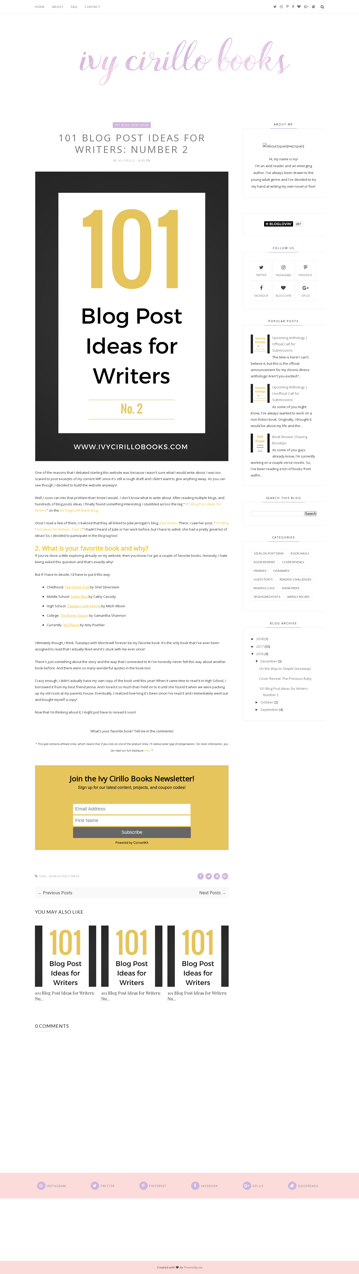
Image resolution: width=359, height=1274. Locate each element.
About (58, 6)
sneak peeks (290, 588)
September (269, 709)
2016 (260, 653)
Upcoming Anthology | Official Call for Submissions (289, 344)
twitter (261, 275)
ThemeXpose (193, 1267)
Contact (92, 6)
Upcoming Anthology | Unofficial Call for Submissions (289, 393)
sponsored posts (267, 596)
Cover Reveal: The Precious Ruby (285, 678)
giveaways (281, 570)
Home (40, 6)
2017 (260, 646)
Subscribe (131, 832)
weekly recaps (298, 596)
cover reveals (293, 562)
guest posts (263, 579)
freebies (260, 570)
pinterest (305, 275)
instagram (283, 275)
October (266, 702)
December (268, 661)
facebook (261, 295)
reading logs (264, 588)
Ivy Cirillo (127, 160)
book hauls (300, 553)
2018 (260, 638)
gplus (305, 295)
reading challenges (295, 579)
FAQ (74, 6)
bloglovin (283, 295)
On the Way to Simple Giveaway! (285, 668)
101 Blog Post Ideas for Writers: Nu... (65, 995)
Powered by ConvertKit (131, 842)
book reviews (264, 562)
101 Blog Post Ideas (132, 125)
